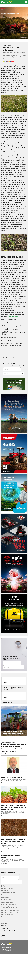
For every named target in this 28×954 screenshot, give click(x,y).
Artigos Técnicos (7, 888)
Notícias (4, 886)
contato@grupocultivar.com (6, 947)
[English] (7, 61)
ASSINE (3, 920)
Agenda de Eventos (8, 893)
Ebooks (3, 895)
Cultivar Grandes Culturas (10, 910)
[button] (26, 2)
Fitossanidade (6, 899)
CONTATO (3, 925)
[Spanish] (9, 61)
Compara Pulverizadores (9, 907)
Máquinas (4, 890)
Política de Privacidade (5, 928)
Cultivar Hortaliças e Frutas (10, 912)
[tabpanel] (14, 23)
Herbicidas (9, 45)
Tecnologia (3, 775)
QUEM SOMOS (4, 924)
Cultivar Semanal (7, 917)
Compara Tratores (7, 902)
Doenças (3, 742)
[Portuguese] (4, 61)
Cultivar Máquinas (7, 915)
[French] (11, 61)
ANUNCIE (3, 922)
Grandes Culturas (9, 742)
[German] (13, 61)
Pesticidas (5, 897)
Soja (14, 742)
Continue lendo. (13, 316)
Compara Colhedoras (8, 905)
